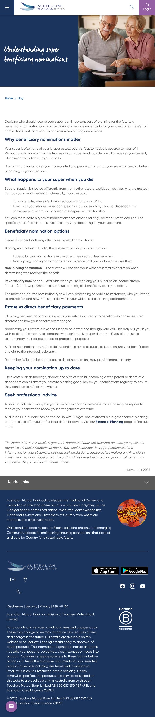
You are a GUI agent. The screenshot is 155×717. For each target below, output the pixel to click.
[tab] (78, 483)
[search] (132, 7)
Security (31, 606)
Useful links (18, 481)
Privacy (45, 606)
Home (9, 98)
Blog (20, 98)
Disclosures (15, 606)
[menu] (7, 7)
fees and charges (76, 627)
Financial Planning (109, 422)
